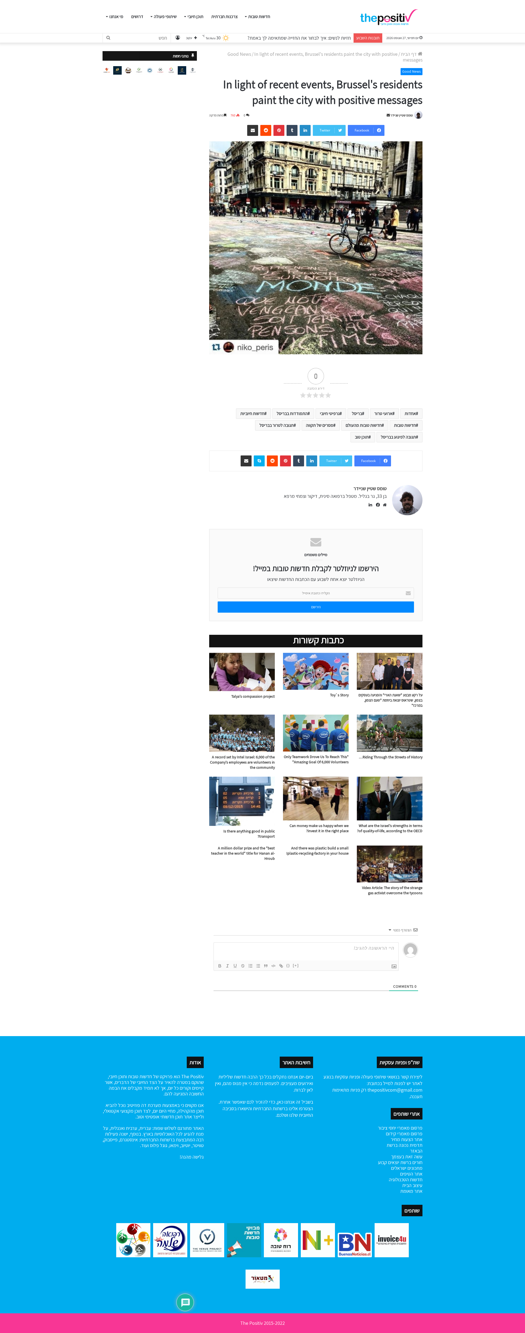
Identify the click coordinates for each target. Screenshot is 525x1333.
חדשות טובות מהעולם (364, 425)
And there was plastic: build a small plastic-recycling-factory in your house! (317, 851)
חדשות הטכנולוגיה (405, 1179)
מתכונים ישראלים (406, 1168)
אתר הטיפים (411, 1174)
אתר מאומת (411, 1191)
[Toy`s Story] (316, 671)
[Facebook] (377, 505)
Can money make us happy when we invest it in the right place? (319, 828)
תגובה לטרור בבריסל (276, 425)
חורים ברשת (410, 1162)
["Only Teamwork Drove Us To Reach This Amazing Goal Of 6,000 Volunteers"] (316, 733)
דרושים (137, 16)
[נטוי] (227, 966)
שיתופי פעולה (165, 16)
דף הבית (409, 54)
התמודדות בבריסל (292, 413)
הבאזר (416, 1151)
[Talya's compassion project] (242, 672)
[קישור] (281, 966)
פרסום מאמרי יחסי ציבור (400, 1128)
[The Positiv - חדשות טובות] (390, 17)
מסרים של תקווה (319, 425)
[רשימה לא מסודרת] (258, 966)
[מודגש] (220, 966)
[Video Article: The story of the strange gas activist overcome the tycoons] (389, 864)
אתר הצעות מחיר (406, 1139)
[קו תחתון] (235, 966)
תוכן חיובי (195, 16)
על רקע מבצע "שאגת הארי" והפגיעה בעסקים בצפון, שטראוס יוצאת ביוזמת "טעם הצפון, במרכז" (390, 700)
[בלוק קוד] (273, 966)
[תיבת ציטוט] (266, 966)
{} (288, 965)
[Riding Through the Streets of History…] (389, 733)
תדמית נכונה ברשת (404, 1145)
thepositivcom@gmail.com (395, 1090)
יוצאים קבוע (388, 1162)
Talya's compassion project (253, 696)
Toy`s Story (339, 694)
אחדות (410, 413)
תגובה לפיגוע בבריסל (398, 437)
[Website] (383, 505)
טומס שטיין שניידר (401, 115)
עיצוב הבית (412, 1185)
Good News (239, 54)
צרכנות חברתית (224, 16)
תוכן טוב (362, 437)
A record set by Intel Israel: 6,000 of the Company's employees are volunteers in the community (242, 762)
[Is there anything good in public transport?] (242, 801)
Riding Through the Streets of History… (390, 757)
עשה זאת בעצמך (406, 1156)
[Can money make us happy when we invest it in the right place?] (316, 798)
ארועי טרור (383, 413)
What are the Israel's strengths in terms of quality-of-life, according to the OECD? (389, 828)
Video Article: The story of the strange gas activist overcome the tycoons (392, 890)
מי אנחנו (116, 16)
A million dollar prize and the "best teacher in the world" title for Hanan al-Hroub (243, 853)
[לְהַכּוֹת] (243, 966)
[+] (296, 965)
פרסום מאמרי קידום (404, 1133)
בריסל (357, 413)
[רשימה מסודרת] (250, 966)
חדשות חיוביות (252, 413)
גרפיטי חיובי (330, 413)
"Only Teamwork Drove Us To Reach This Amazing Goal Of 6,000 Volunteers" (316, 759)
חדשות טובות (259, 16)
